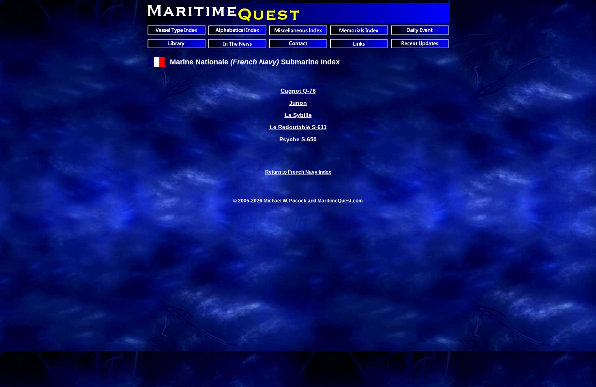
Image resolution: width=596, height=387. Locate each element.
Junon (298, 103)
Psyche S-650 (298, 139)
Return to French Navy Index (298, 172)
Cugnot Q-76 (298, 90)
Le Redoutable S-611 (298, 127)
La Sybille (298, 115)
